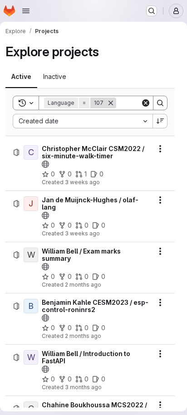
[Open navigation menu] (26, 11)
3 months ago (83, 387)
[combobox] (83, 121)
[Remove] (110, 103)
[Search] (160, 103)
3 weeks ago (82, 182)
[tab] (21, 76)
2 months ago (83, 284)
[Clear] (145, 103)
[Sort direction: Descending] (160, 121)
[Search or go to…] (151, 10)
